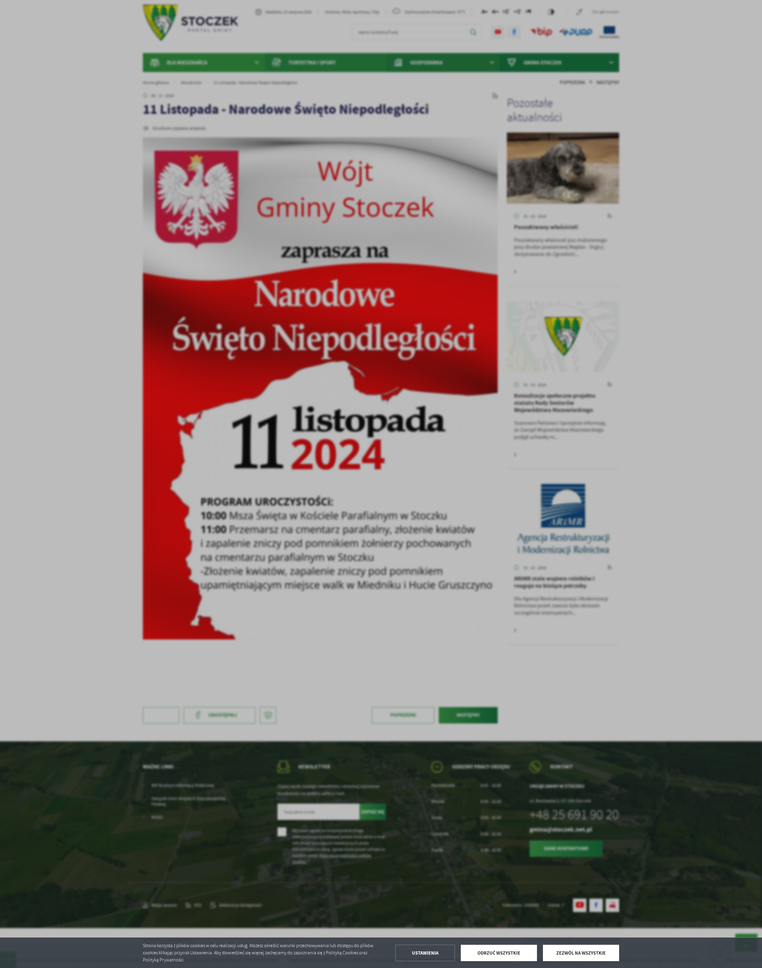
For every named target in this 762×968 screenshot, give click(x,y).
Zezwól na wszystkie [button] (581, 953)
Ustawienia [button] (425, 953)
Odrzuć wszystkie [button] (498, 953)
